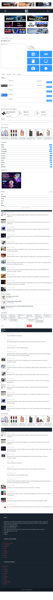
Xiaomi (2, 205)
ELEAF (26, 164)
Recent (2, 428)
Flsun (5, 575)
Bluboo (14, 109)
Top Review (3, 330)
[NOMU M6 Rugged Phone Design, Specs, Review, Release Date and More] (3, 341)
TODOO (5, 557)
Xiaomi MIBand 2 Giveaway (14, 335)
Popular (3, 329)
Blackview (6, 569)
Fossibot (6, 571)
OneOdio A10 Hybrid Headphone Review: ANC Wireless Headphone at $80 (27, 500)
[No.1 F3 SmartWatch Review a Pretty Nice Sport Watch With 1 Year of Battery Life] (3, 506)
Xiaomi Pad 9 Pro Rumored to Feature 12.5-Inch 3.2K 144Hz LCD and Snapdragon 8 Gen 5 (29, 237)
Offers (3, 74)
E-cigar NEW (26, 151)
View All (50, 191)
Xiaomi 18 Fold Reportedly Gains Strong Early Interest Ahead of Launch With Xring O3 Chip (28, 230)
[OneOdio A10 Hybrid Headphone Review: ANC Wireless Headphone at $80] (3, 500)
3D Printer (26, 153)
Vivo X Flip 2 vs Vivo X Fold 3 (12, 296)
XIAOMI (2, 210)
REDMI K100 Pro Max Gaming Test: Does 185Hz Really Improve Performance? (28, 243)
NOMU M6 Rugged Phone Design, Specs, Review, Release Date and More (26, 341)
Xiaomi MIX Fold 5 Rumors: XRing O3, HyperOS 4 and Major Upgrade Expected (28, 276)
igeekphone (30, 589)
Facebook (6, 532)
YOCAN (2, 198)
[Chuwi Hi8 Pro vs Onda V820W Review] (3, 347)
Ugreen (5, 583)
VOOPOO (6, 546)
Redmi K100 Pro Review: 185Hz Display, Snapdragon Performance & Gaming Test (29, 256)
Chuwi (5, 568)
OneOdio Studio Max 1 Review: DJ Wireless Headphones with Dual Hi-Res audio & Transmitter (29, 494)
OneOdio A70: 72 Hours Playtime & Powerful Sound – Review (23, 487)
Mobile (32, 47)
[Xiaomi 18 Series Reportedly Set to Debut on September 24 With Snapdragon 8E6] (3, 289)
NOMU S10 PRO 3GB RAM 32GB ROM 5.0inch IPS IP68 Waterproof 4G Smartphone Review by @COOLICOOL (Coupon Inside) (29, 354)
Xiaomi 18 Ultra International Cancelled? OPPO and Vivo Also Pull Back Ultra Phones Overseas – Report (28, 270)
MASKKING (6, 552)
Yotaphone (3, 196)
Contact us (6, 526)
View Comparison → (9, 297)
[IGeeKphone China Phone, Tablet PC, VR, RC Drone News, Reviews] (26, 11)
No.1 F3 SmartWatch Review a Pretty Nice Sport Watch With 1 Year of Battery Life (29, 506)
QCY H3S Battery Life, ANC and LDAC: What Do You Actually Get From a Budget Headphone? (28, 381)
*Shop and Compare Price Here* (11, 531)
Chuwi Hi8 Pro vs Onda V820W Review (17, 347)
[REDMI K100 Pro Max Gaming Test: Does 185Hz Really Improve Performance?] (3, 243)
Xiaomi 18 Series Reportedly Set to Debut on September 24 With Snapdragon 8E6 (29, 290)
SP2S (5, 553)
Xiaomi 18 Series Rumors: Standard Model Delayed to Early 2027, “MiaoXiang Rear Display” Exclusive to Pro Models (29, 283)
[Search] (47, 11)
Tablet (26, 147)
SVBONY (6, 566)
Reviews (19, 74)
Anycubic (6, 576)
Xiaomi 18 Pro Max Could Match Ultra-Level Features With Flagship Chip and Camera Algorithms (28, 250)
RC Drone (26, 155)
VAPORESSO (6, 545)
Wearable (26, 158)
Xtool (2, 200)
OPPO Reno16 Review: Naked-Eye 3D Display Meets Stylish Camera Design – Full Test (29, 368)
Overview (9, 74)
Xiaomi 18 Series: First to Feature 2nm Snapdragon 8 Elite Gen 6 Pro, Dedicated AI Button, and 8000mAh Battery (29, 263)
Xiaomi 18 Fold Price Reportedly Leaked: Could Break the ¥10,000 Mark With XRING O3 (27, 215)
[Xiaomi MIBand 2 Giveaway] (3, 335)
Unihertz (6, 573)
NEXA (5, 550)
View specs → (9, 116)
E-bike (26, 160)
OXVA (5, 548)
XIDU (2, 203)
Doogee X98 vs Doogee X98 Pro (14, 301)
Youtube (5, 534)
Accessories (26, 149)
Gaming (26, 162)
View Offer (49, 82)
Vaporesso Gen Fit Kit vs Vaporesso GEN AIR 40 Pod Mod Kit (19, 306)
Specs (14, 74)
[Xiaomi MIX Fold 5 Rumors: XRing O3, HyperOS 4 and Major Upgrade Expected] (3, 276)
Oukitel (5, 580)
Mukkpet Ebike (7, 582)
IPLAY (5, 555)
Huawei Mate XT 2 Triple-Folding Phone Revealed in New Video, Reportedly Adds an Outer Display (29, 450)
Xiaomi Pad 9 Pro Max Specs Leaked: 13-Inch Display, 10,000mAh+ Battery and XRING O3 (28, 222)
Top (2, 430)
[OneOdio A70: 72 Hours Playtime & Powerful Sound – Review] (3, 487)
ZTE (2, 194)
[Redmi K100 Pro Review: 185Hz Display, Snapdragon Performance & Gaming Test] (3, 256)
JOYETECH (26, 166)
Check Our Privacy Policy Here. (10, 527)
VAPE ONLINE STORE (8, 543)
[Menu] (5, 11)
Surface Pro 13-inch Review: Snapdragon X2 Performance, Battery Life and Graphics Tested (27, 361)
